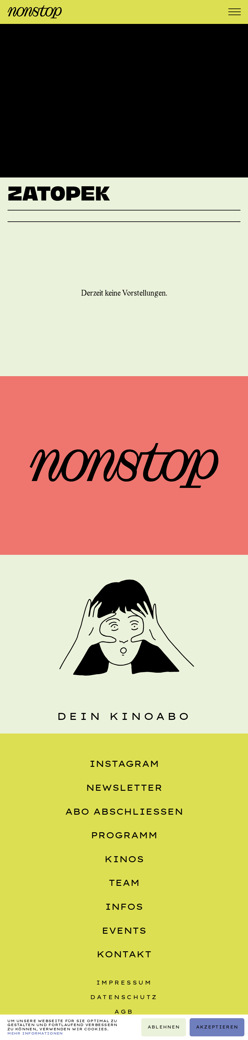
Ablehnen (163, 1027)
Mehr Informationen (35, 1033)
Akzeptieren (217, 1027)
